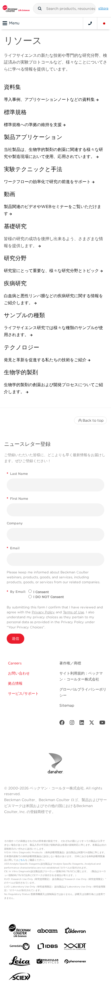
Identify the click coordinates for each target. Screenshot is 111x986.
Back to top (93, 420)
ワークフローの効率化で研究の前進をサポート (48, 181)
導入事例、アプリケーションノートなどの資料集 (50, 99)
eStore (103, 8)
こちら (21, 859)
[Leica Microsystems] (19, 962)
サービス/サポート (23, 693)
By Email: (16, 592)
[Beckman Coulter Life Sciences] (16, 8)
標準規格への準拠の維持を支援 (33, 124)
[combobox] (64, 8)
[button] (39, 8)
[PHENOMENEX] (75, 962)
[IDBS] (47, 947)
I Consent (41, 592)
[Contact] (90, 23)
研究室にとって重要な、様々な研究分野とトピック (52, 270)
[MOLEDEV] (47, 962)
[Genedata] (19, 947)
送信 (15, 638)
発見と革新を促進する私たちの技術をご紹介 (46, 359)
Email (13, 548)
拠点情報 (15, 683)
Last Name (17, 474)
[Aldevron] (75, 931)
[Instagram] (72, 723)
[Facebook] (62, 723)
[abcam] (47, 932)
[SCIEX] (19, 977)
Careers (15, 663)
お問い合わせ (19, 673)
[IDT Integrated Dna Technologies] (75, 948)
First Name (17, 499)
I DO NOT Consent (48, 597)
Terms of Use (73, 612)
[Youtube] (102, 723)
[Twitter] (91, 723)
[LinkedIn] (82, 723)
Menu (14, 23)
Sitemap (66, 705)
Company (15, 523)
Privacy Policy (43, 612)
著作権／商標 (70, 663)
